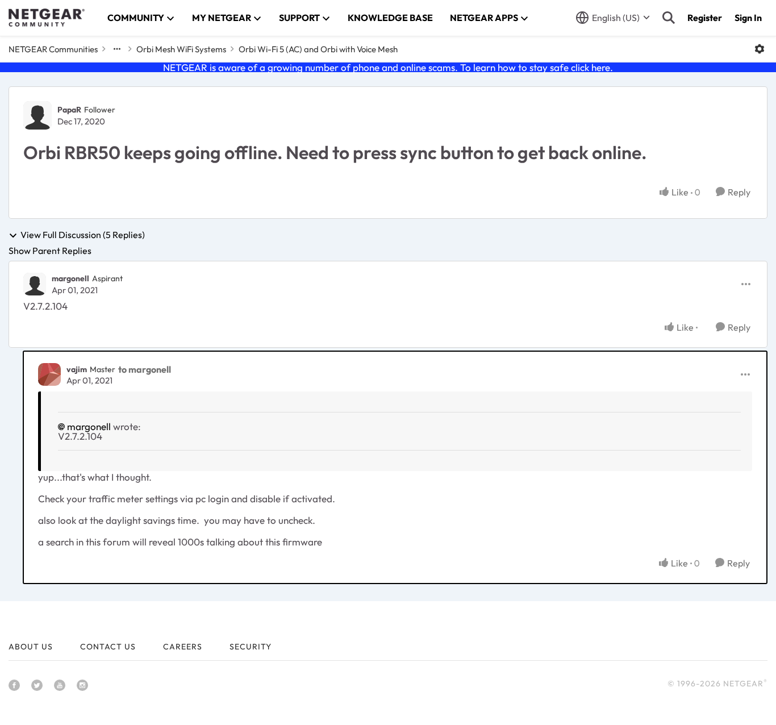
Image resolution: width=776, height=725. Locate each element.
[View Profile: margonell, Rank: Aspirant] (34, 284)
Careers (182, 646)
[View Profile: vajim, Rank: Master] (49, 374)
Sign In (748, 17)
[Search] (668, 17)
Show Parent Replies (50, 250)
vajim (76, 369)
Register (704, 17)
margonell (70, 278)
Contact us (108, 646)
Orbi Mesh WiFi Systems (181, 49)
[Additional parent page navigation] (117, 49)
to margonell (144, 369)
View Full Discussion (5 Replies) (82, 235)
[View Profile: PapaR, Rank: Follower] (37, 115)
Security (251, 646)
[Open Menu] (759, 49)
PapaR (69, 110)
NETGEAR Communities (53, 49)
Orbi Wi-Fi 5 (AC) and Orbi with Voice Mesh (318, 49)
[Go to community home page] (47, 18)
